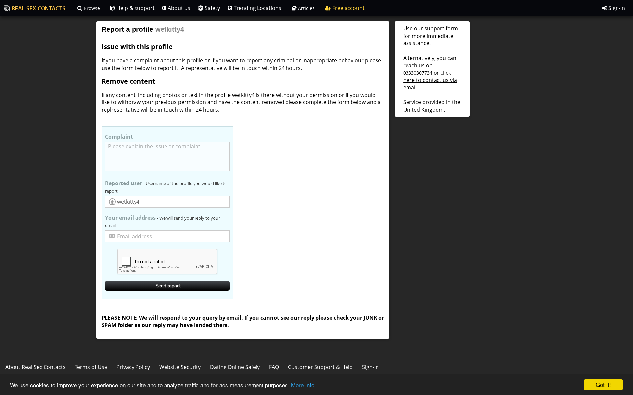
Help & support (135, 8)
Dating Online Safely (235, 367)
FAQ (274, 367)
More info (302, 385)
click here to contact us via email (430, 80)
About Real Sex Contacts (35, 367)
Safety (211, 8)
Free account (348, 8)
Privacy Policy (133, 367)
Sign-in (616, 8)
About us (178, 8)
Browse (91, 8)
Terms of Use (91, 367)
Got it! (603, 385)
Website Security (180, 367)
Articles (306, 8)
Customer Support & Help (320, 367)
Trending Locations (256, 8)
